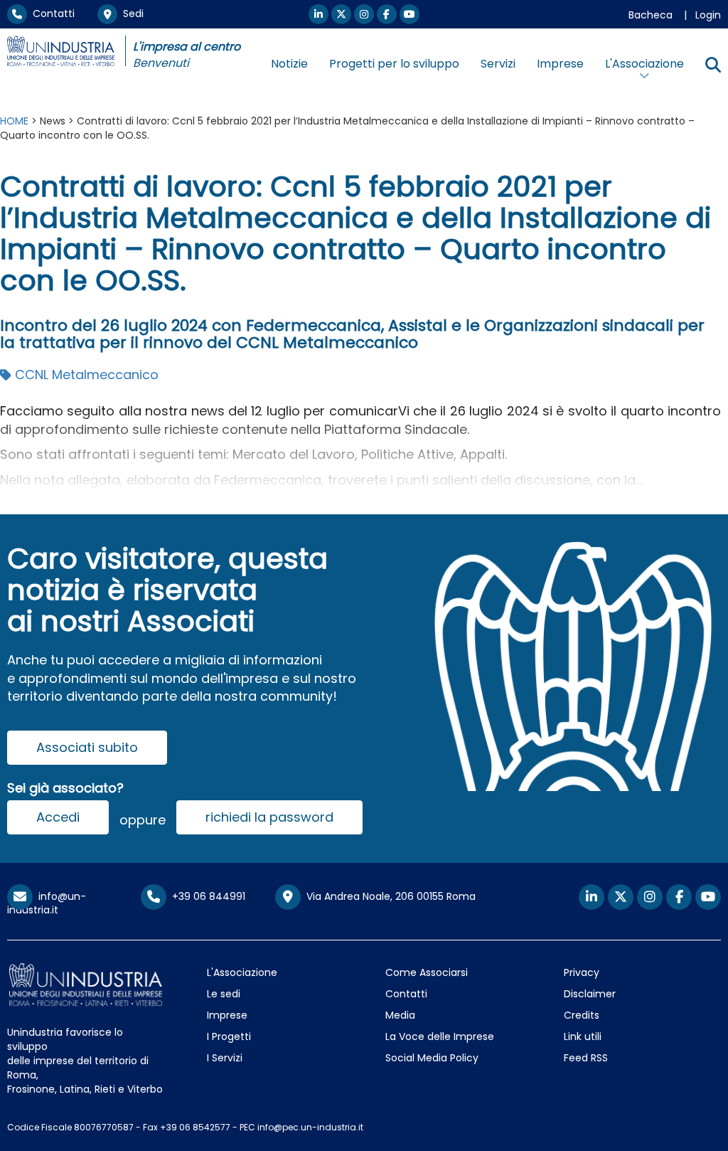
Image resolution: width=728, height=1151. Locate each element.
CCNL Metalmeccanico (85, 374)
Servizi (498, 63)
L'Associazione (242, 972)
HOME (14, 121)
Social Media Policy (431, 1058)
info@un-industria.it (46, 903)
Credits (581, 1015)
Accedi (58, 817)
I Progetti (229, 1036)
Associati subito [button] (87, 747)
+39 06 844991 (205, 896)
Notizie (289, 63)
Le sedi (223, 994)
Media (400, 1015)
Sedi (130, 13)
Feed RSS (586, 1058)
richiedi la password (269, 817)
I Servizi (224, 1058)
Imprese (560, 63)
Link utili (582, 1036)
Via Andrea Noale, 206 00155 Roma (388, 896)
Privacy (581, 972)
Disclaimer (590, 994)
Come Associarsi (426, 972)
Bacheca (650, 15)
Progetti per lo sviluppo (394, 63)
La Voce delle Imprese (439, 1036)
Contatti (51, 13)
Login (708, 15)
